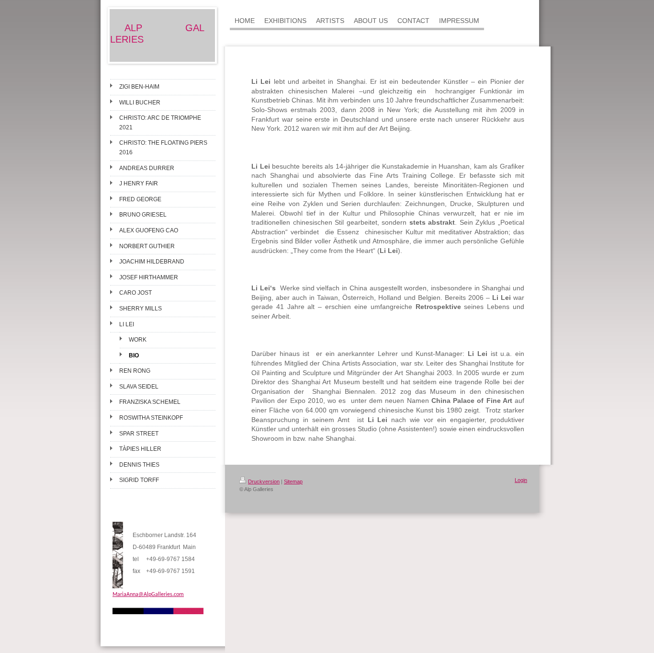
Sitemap (293, 481)
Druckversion (264, 481)
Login (521, 480)
